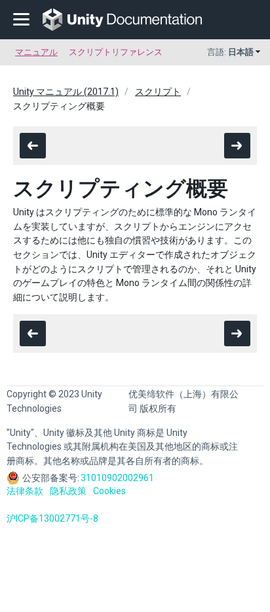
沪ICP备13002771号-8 (52, 518)
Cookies (109, 491)
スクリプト (158, 91)
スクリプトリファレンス (116, 52)
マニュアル (36, 52)
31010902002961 (117, 478)
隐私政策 (68, 491)
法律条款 (25, 491)
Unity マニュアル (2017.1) (66, 91)
